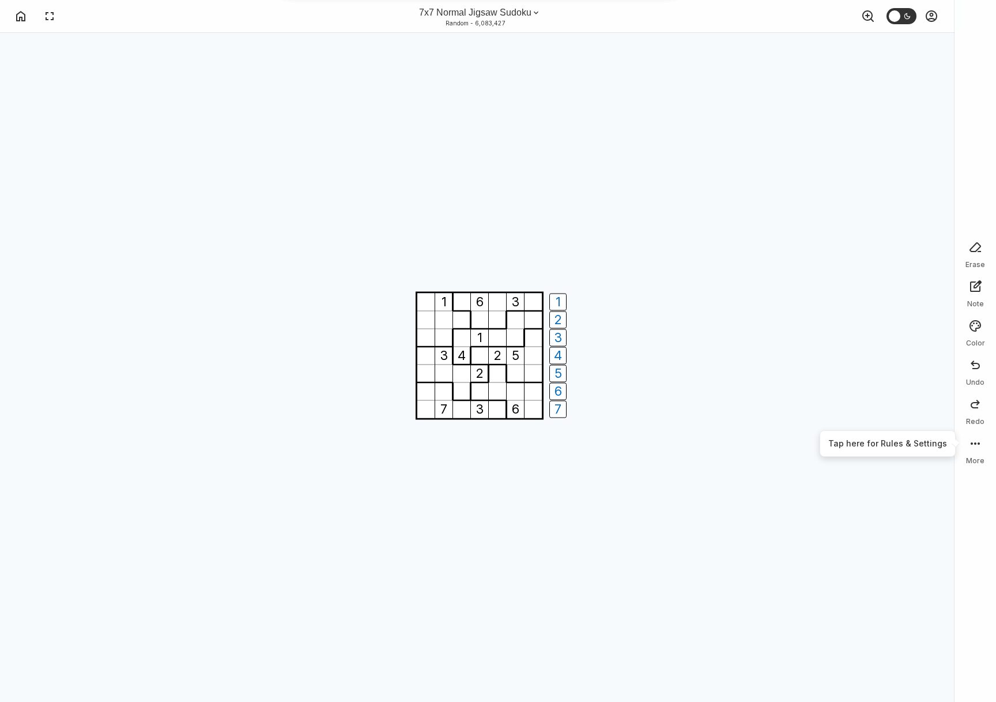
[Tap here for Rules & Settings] (975, 449)
